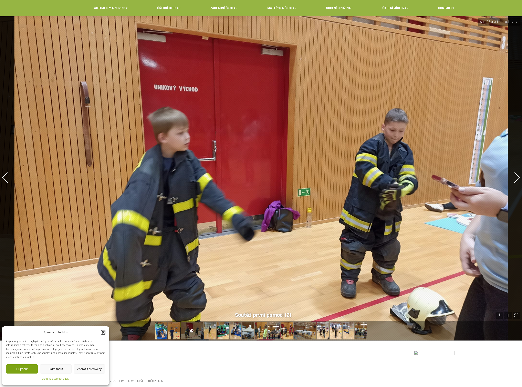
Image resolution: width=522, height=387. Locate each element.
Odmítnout (56, 369)
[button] (103, 332)
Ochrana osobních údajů (55, 378)
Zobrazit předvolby (89, 369)
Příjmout (22, 369)
